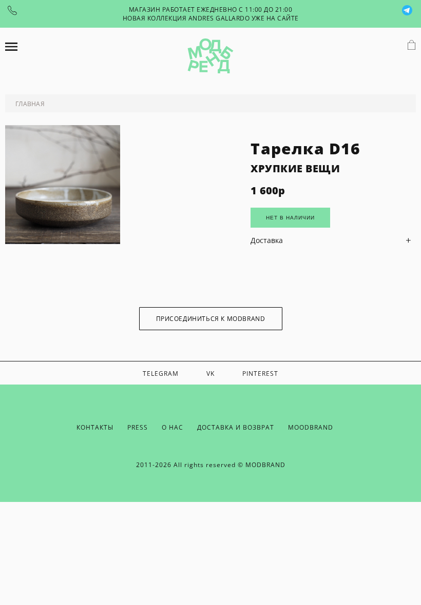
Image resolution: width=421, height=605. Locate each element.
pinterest (260, 373)
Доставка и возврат (235, 427)
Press (137, 427)
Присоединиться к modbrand (210, 318)
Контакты (94, 427)
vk (210, 373)
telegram (161, 373)
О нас (172, 427)
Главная (30, 103)
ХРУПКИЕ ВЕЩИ (295, 168)
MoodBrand (310, 427)
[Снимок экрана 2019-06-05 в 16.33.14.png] (62, 241)
